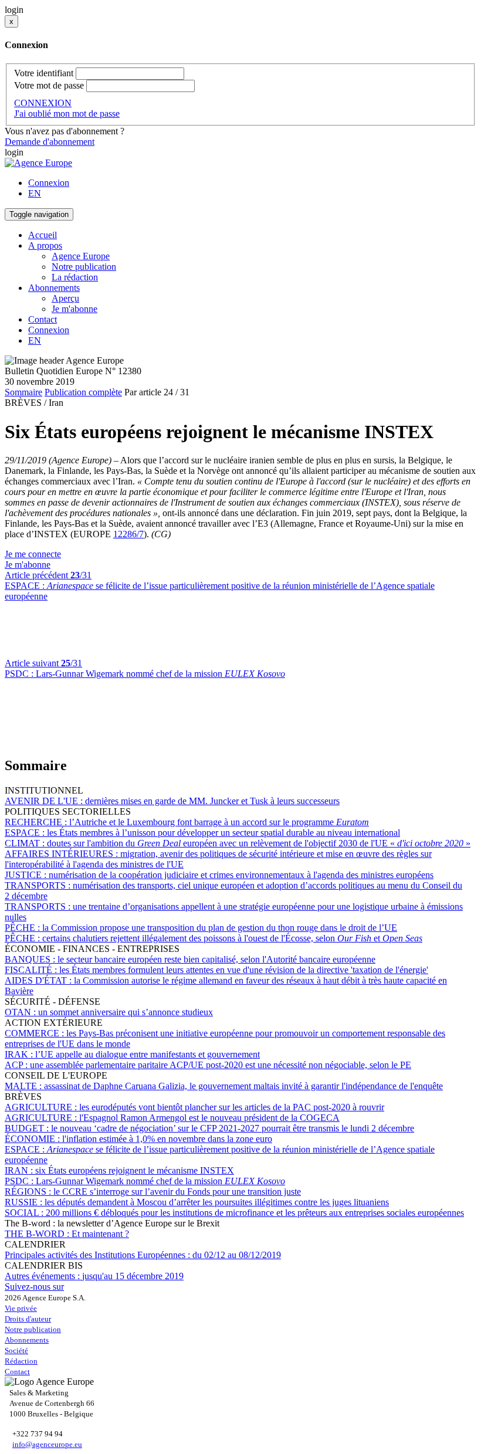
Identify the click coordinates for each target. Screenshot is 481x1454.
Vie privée (21, 1308)
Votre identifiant (43, 73)
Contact (42, 319)
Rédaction (21, 1361)
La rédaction (75, 277)
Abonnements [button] (54, 288)
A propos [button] (45, 245)
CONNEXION (43, 103)
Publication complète (83, 392)
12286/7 (128, 534)
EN (34, 193)
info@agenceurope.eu (47, 1444)
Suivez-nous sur (34, 1287)
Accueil (42, 235)
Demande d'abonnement (49, 142)
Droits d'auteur (28, 1318)
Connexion (48, 183)
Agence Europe (81, 256)
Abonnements (27, 1340)
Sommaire (23, 392)
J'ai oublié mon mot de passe (67, 113)
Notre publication (84, 267)
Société (16, 1350)
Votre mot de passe (49, 85)
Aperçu (65, 298)
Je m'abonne (74, 309)
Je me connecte (33, 554)
